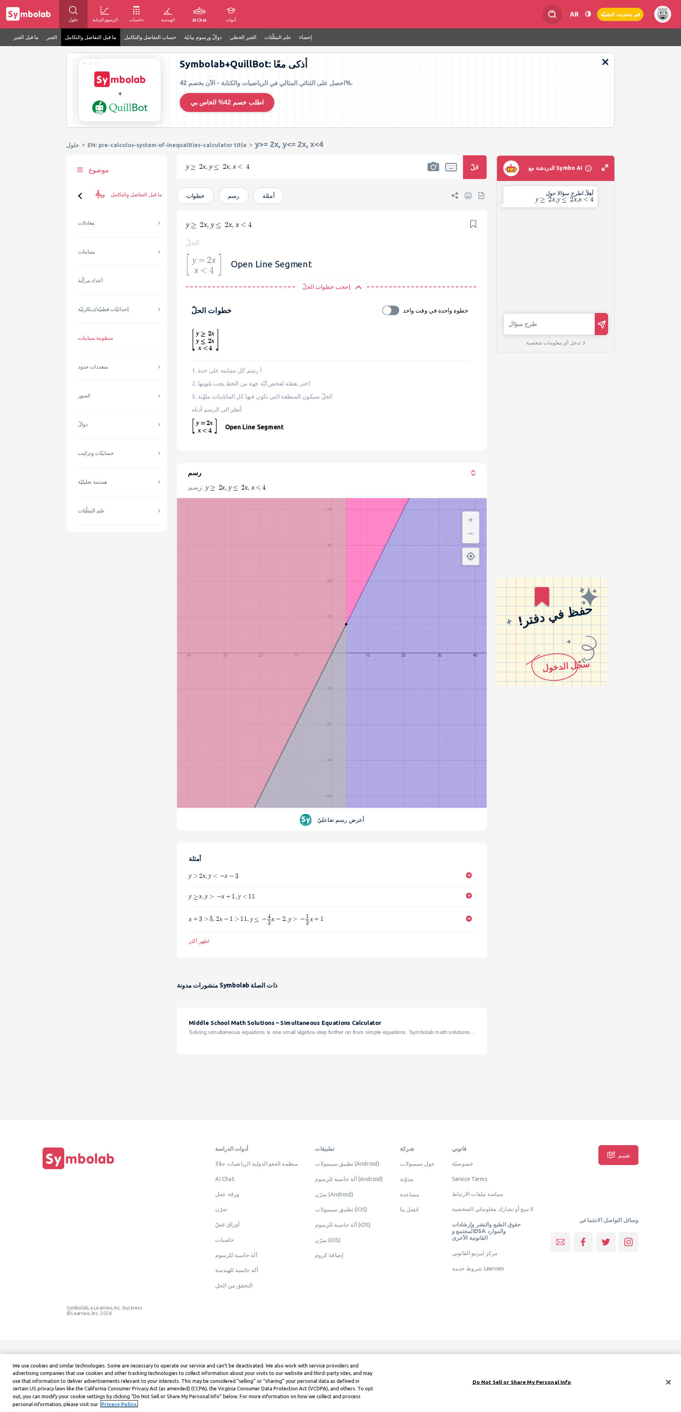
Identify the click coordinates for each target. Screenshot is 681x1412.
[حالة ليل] (588, 14)
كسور (84, 396)
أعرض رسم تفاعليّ (340, 819)
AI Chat (224, 1178)
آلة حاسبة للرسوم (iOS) (342, 1224)
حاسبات (224, 1239)
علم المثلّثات (91, 511)
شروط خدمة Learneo (478, 1268)
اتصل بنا (409, 1209)
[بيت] (78, 1169)
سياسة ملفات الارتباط (478, 1193)
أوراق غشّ (227, 1224)
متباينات (86, 252)
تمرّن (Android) (334, 1194)
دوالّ (83, 424)
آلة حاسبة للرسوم (236, 1255)
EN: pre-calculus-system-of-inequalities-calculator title (167, 145)
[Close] (668, 1382)
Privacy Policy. (119, 1403)
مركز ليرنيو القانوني (475, 1253)
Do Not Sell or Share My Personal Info (522, 1382)
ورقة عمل (227, 1193)
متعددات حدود (93, 367)
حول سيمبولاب (417, 1163)
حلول (72, 145)
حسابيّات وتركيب (96, 453)
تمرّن (221, 1209)
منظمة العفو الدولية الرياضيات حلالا (256, 1163)
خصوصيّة (462, 1163)
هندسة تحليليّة (92, 482)
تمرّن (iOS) (328, 1240)
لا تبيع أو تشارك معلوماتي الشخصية (493, 1209)
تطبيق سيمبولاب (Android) (347, 1163)
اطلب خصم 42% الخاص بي (227, 102)
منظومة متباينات (95, 338)
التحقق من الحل (234, 1285)
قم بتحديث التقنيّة (620, 14)
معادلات (86, 223)
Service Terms (470, 1178)
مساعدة (409, 1194)
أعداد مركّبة (90, 280)
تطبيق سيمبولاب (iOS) (341, 1209)
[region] (340, 1383)
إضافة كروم (329, 1255)
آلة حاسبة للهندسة (236, 1270)
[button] (433, 172)
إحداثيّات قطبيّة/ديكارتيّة (103, 309)
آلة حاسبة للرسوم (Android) (349, 1178)
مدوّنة (406, 1178)
